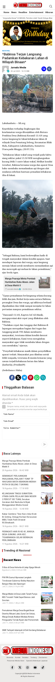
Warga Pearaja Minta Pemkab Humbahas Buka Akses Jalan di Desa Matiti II (20, 282)
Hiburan (49, 12)
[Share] (49, 68)
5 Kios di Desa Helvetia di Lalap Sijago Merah (21, 567)
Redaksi (25, 657)
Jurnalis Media (18, 67)
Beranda (10, 657)
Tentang (33, 657)
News (13, 12)
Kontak (17, 657)
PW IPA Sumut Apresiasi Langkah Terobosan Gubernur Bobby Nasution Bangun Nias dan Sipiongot (18, 580)
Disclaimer (43, 657)
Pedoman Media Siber (15, 661)
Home (6, 12)
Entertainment (36, 12)
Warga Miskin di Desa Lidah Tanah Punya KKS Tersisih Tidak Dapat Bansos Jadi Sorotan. (19, 597)
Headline (22, 12)
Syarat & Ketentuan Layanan (37, 661)
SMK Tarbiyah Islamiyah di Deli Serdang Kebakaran (24, 630)
